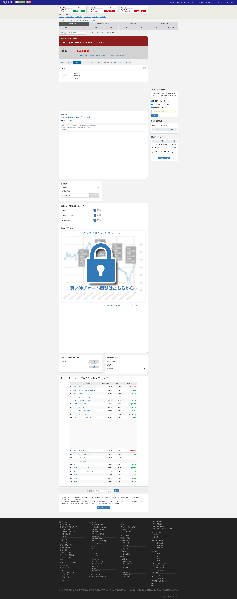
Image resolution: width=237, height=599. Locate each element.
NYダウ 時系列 (126, 535)
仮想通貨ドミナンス (158, 567)
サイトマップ (156, 576)
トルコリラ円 (95, 566)
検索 (116, 491)
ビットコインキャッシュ (159, 563)
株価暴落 (124, 559)
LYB (75, 454)
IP (75, 410)
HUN (75, 481)
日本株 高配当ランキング (160, 524)
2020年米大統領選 (158, 545)
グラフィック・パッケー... (86, 461)
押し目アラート (163, 23)
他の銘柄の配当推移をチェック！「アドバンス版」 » (76, 117)
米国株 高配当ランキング (160, 526)
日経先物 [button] (193, 2)
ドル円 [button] (179, 2)
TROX (75, 474)
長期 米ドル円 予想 (97, 538)
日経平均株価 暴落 (128, 561)
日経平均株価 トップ (66, 524)
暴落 (111, 27)
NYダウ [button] (186, 2)
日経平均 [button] (171, 2)
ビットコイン (156, 553)
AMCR (75, 393)
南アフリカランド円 (97, 561)
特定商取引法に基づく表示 (160, 581)
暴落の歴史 (124, 567)
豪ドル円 (94, 549)
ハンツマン (82, 481)
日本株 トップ (64, 567)
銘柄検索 (133, 23)
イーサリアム (156, 558)
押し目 (28, 2)
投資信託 (155, 537)
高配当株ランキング (103, 23)
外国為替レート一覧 (97, 524)
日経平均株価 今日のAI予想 (68, 527)
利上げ (106, 62)
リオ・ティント (83, 414)
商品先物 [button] (215, 2)
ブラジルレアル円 (97, 563)
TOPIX (62, 560)
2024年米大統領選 (158, 543)
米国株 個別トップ (127, 540)
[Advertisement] (103, 97)
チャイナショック (127, 574)
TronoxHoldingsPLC (84, 474)
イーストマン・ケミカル (86, 404)
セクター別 (81, 27)
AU (75, 471)
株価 (62, 62)
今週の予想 (63, 540)
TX (75, 457)
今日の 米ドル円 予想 (98, 529)
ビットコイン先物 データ (160, 570)
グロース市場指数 (65, 557)
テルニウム (82, 457)
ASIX (75, 464)
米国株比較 (87, 16)
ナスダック (124, 549)
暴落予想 (233, 2)
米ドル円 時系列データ (98, 543)
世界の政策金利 (95, 574)
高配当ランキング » (164, 158)
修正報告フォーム (103, 507)
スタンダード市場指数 (67, 555)
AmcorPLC (82, 393)
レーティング (70, 16)
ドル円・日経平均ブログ (98, 577)
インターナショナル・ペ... (86, 410)
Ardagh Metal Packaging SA (87, 390)
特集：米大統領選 (157, 540)
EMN (75, 404)
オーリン (81, 407)
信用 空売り (128, 62)
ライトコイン (156, 560)
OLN (75, 407)
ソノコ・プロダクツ (84, 468)
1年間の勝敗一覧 (66, 534)
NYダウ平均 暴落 (127, 564)
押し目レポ (171, 27)
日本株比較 (78, 16)
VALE (75, 386)
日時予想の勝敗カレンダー (68, 531)
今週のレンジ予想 (127, 529)
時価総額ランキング (158, 565)
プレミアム (22, 2)
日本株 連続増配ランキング (68, 572)
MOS (75, 478)
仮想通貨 (154, 551)
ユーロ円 (94, 551)
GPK (75, 461)
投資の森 (7, 2)
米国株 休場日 (126, 545)
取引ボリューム (157, 572)
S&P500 (123, 551)
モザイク (81, 478)
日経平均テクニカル (66, 545)
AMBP (75, 390)
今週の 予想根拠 (96, 536)
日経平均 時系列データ (67, 547)
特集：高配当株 (157, 521)
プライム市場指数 (65, 552)
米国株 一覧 (126, 543)
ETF (126, 27)
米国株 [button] (208, 2)
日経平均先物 (64, 550)
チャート (113, 62)
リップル (155, 556)
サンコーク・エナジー (85, 397)
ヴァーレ (81, 386)
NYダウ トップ (126, 524)
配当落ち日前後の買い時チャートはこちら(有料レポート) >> (127, 306)
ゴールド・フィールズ (85, 400)
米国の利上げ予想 (127, 531)
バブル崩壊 (126, 572)
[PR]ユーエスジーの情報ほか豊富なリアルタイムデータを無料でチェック (103, 55)
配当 (66, 27)
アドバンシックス (84, 464)
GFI (75, 400)
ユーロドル (95, 556)
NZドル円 (94, 568)
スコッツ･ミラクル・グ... (86, 417)
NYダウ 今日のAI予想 (128, 527)
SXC (75, 397)
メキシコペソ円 (96, 570)
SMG (75, 417)
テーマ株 (95, 16)
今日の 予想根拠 (96, 531)
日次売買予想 (65, 536)
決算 (96, 27)
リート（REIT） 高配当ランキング (162, 528)
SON (75, 468)
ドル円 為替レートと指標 (98, 527)
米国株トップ (73, 23)
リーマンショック (127, 570)
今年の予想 (63, 542)
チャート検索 (225, 2)
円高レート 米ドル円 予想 (99, 541)
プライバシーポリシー (159, 578)
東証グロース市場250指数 (68, 562)
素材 (62, 38)
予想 (69, 62)
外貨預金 (155, 534)
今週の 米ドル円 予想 (98, 534)
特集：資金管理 (157, 532)
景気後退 (140, 27)
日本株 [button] (201, 2)
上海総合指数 (125, 554)
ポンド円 (94, 553)
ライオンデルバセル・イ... (86, 454)
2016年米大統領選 (158, 547)
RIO (75, 414)
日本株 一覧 (64, 574)
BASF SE (81, 450)
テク (121, 62)
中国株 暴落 (126, 577)
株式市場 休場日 (65, 577)
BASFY (75, 450)
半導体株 (103, 16)
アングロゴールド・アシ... (86, 471)
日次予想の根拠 (65, 529)
